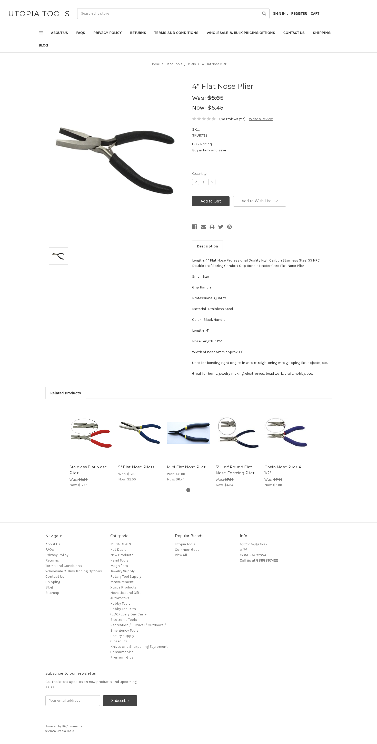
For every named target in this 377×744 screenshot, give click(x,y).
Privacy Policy (107, 32)
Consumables (122, 652)
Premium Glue (121, 657)
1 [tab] (188, 490)
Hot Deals (118, 549)
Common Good (187, 549)
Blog (43, 45)
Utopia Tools (185, 544)
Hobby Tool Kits (123, 609)
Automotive (119, 598)
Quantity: (199, 173)
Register (299, 13)
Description (207, 246)
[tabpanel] (91, 446)
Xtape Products (123, 587)
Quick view (91, 428)
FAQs (80, 32)
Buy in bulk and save (209, 150)
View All (181, 555)
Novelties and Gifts (126, 593)
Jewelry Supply (122, 571)
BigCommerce (72, 726)
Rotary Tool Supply (125, 576)
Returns (138, 32)
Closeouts (118, 641)
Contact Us (294, 32)
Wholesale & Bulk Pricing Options (241, 32)
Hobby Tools (120, 603)
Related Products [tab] (65, 393)
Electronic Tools (123, 619)
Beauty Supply (122, 636)
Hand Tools (119, 560)
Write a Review (261, 119)
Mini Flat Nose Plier (186, 467)
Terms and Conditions (176, 32)
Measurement (122, 582)
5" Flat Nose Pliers (136, 467)
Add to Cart (91, 437)
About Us (59, 32)
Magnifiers (119, 566)
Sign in (279, 13)
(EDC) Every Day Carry (128, 614)
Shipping (322, 32)
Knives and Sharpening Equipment (139, 646)
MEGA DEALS (120, 544)
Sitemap (52, 593)
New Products (122, 555)
